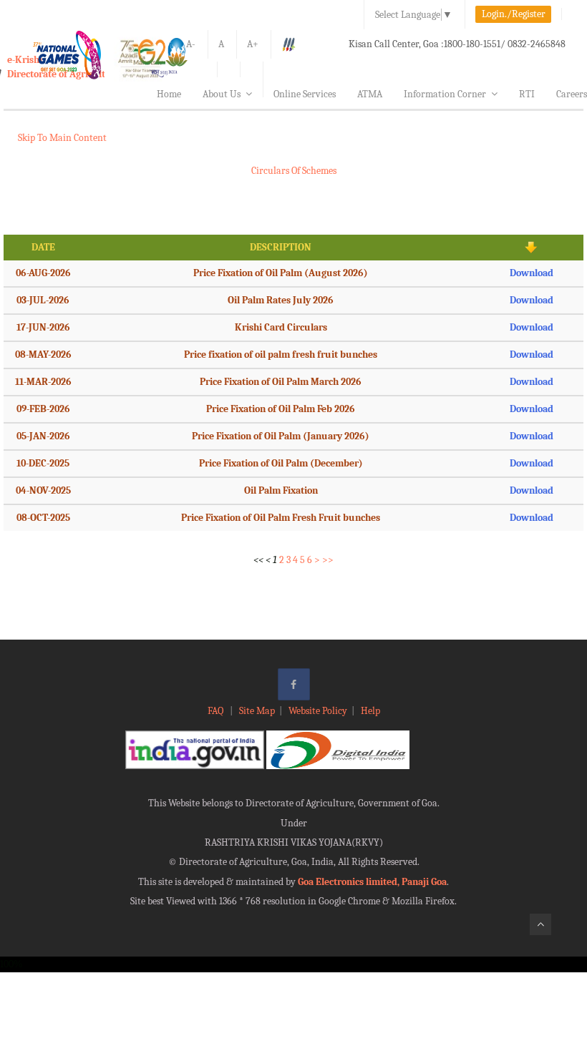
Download (531, 273)
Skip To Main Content (62, 138)
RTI (527, 94)
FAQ (216, 711)
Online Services (304, 94)
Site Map (257, 711)
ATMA (369, 94)
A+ (252, 44)
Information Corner (445, 94)
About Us (222, 94)
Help (370, 711)
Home (169, 94)
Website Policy (317, 711)
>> (328, 560)
